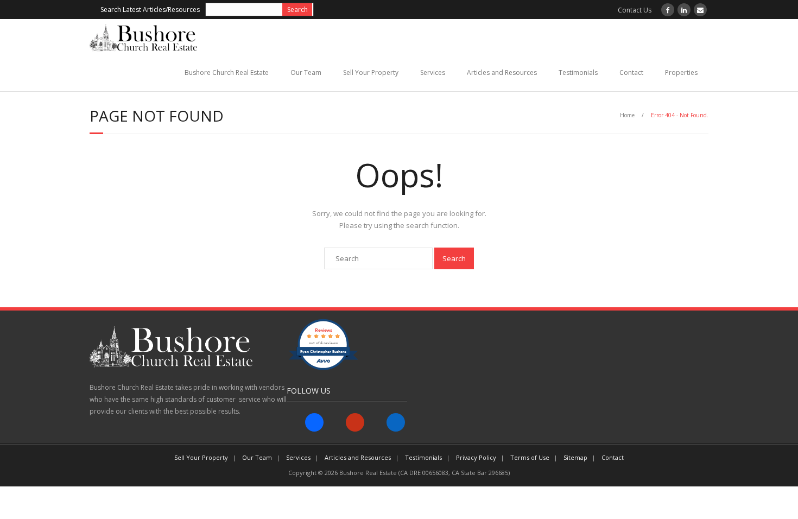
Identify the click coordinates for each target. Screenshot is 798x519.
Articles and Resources (502, 72)
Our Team (305, 72)
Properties (681, 72)
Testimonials (578, 72)
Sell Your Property (370, 72)
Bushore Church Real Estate (227, 72)
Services (432, 72)
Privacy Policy (476, 457)
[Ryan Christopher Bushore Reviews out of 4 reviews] (323, 367)
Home (627, 115)
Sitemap (575, 457)
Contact (631, 72)
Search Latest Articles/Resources (150, 9)
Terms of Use (529, 457)
